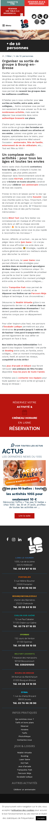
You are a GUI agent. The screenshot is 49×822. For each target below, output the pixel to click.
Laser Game (29, 260)
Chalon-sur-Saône (24, 615)
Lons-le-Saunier (24, 558)
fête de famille (35, 142)
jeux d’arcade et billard (19, 366)
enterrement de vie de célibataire (19, 145)
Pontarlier (24, 577)
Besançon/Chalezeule (24, 596)
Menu (8, 25)
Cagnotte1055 (12, 3)
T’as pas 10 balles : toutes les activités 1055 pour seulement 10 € (24, 494)
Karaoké (37, 197)
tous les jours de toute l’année (29, 372)
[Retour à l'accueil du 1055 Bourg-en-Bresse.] (3, 56)
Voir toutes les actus (28, 445)
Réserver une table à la (11, 11)
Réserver (36, 3)
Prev (4, 489)
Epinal (24, 692)
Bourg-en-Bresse (24, 673)
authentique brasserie (13, 118)
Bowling (9, 350)
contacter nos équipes (30, 378)
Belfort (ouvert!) (25, 654)
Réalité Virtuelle (24, 302)
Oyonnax (24, 634)
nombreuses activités (13, 112)
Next (45, 489)
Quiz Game (26, 242)
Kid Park (18, 179)
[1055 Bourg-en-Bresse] (35, 545)
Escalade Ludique (13, 326)
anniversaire (20, 142)
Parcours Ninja (38, 293)
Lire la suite (24, 516)
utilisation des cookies (23, 810)
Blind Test (14, 218)
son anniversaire (30, 185)
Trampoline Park (17, 287)
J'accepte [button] (41, 818)
